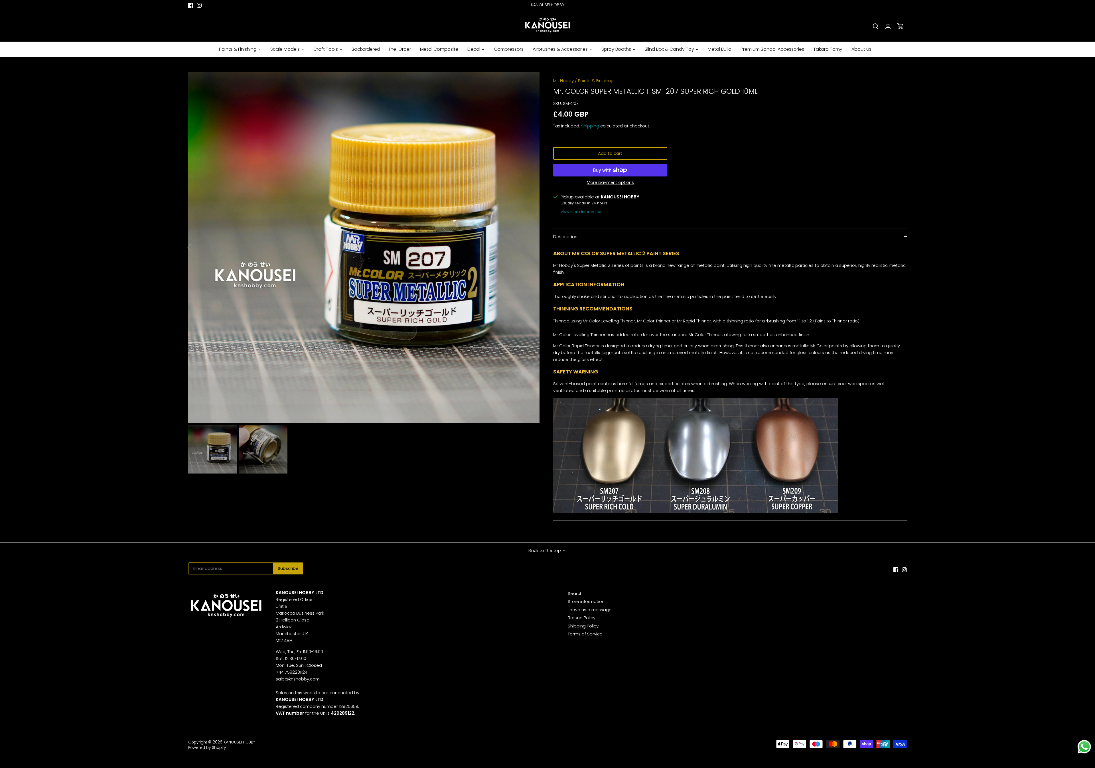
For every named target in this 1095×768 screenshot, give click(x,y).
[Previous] (196, 247)
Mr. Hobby (563, 81)
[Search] (875, 26)
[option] (364, 247)
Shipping (590, 126)
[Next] (531, 247)
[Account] (888, 26)
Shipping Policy (583, 626)
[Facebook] (190, 5)
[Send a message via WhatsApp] (1084, 747)
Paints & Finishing (596, 81)
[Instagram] (199, 5)
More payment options (610, 182)
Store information (586, 601)
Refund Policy (581, 618)
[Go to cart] (900, 26)
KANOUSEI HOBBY (239, 742)
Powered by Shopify (207, 747)
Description (565, 236)
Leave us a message (590, 610)
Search (575, 593)
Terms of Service (585, 634)
